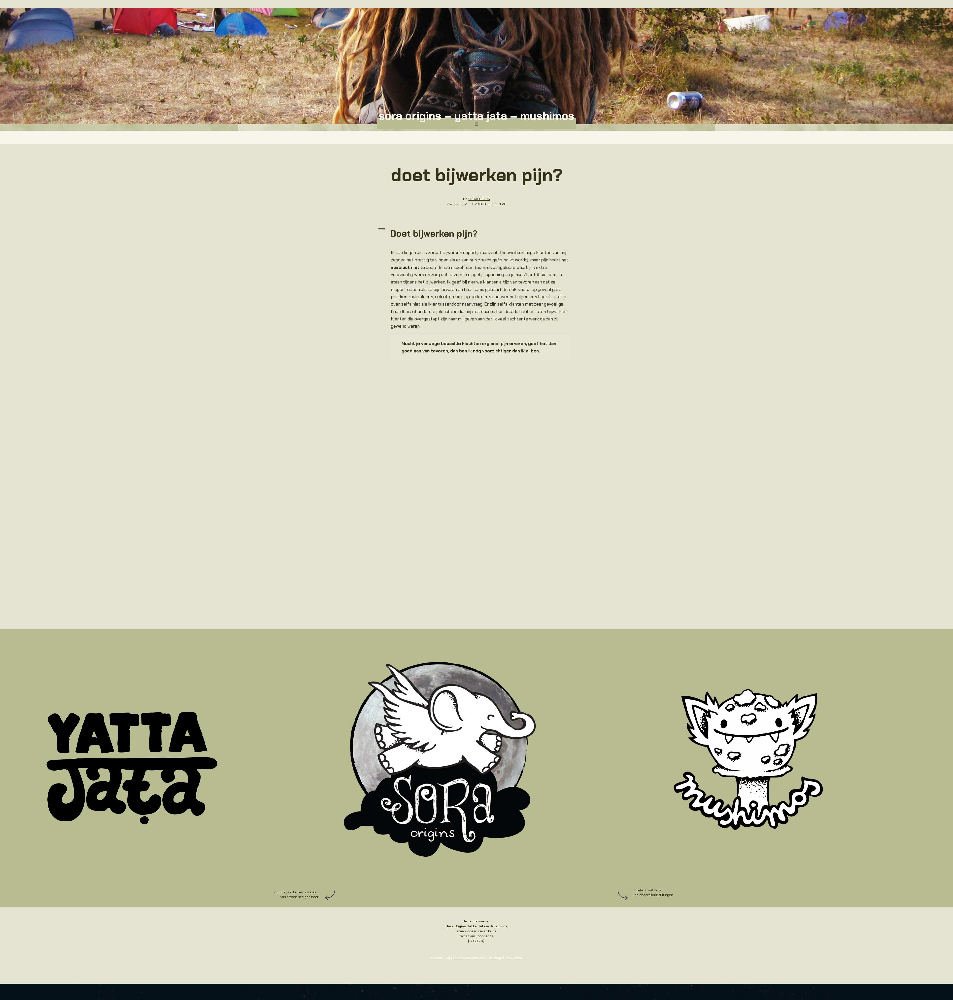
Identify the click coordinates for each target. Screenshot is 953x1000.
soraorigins (479, 199)
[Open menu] (476, 124)
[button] (476, 233)
